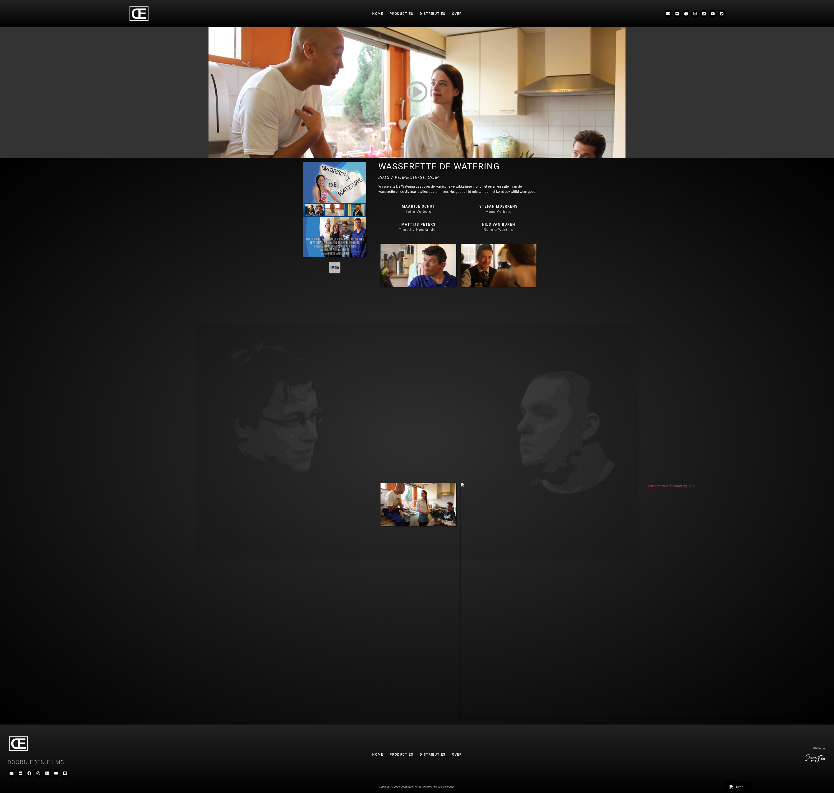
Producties (401, 14)
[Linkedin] (704, 14)
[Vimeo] (722, 14)
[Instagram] (695, 14)
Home (377, 14)
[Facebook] (686, 14)
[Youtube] (713, 14)
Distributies (432, 14)
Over (457, 14)
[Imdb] (677, 14)
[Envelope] (668, 14)
